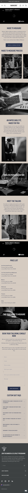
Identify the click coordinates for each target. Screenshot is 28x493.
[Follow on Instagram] (5, 481)
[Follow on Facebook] (2, 481)
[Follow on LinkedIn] (12, 481)
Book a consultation (14, 45)
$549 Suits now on (14, 1)
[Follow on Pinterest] (9, 481)
